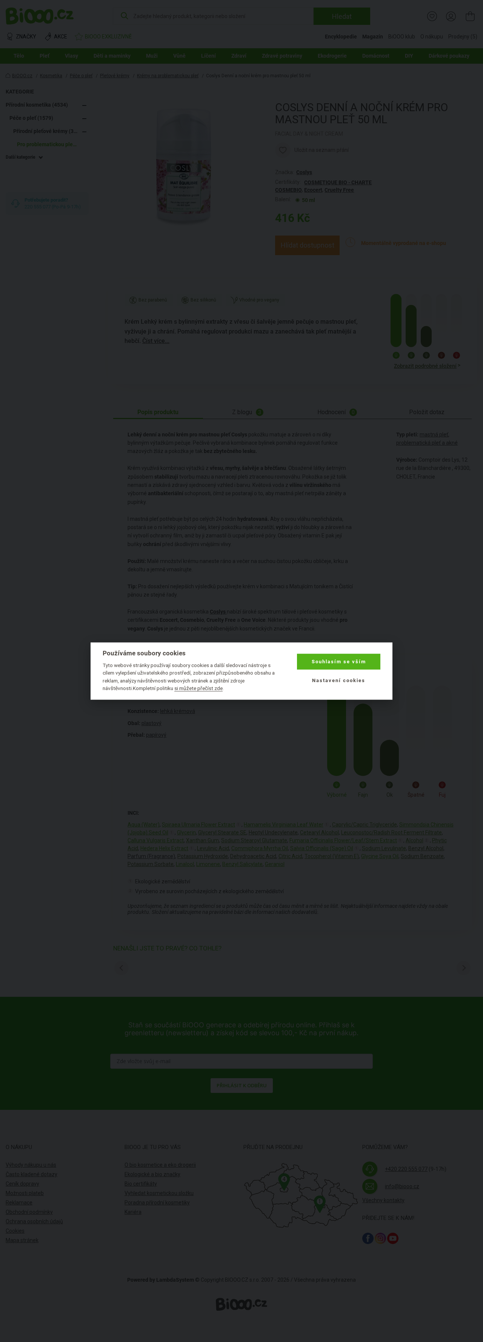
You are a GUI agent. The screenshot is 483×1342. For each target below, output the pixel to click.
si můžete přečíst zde (198, 688)
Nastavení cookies (338, 680)
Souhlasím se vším (339, 661)
